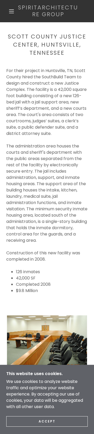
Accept (47, 421)
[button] (11, 11)
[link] (48, 11)
